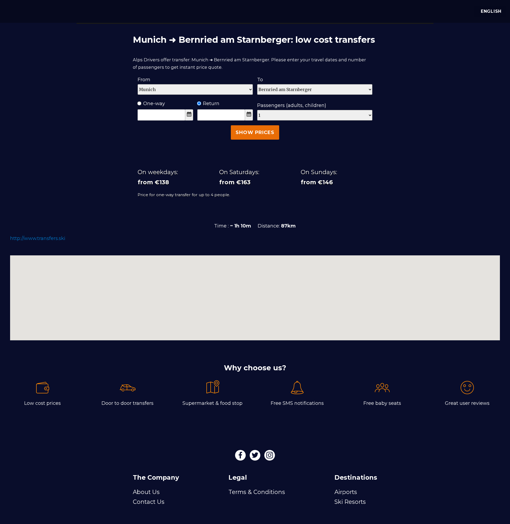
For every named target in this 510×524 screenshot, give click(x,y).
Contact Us (148, 501)
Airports (345, 491)
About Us (146, 491)
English (491, 11)
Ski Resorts (350, 501)
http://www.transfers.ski (37, 238)
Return (211, 103)
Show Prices (255, 132)
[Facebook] (241, 457)
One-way (154, 103)
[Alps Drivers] (11, 11)
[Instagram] (269, 457)
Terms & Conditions (256, 491)
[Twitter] (256, 457)
